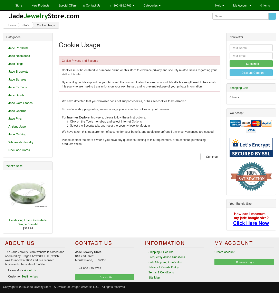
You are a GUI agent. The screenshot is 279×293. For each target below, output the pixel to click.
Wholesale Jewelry (20, 142)
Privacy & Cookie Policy (163, 267)
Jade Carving (17, 134)
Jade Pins (15, 118)
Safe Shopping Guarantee (165, 262)
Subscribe (252, 64)
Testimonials (30, 276)
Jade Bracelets (18, 71)
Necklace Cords (19, 150)
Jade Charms (17, 110)
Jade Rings (15, 63)
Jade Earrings (17, 87)
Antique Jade (17, 126)
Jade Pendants (18, 48)
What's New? (14, 166)
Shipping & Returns (160, 252)
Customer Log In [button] (244, 262)
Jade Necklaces (19, 55)
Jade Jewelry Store (39, 287)
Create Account (224, 252)
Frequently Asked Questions (166, 257)
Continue (211, 157)
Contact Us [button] (105, 277)
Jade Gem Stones (20, 103)
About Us (30, 270)
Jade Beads (16, 95)
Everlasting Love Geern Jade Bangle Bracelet (28, 222)
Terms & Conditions (161, 272)
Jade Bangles (17, 79)
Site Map (154, 277)
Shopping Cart (239, 88)
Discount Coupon (252, 73)
